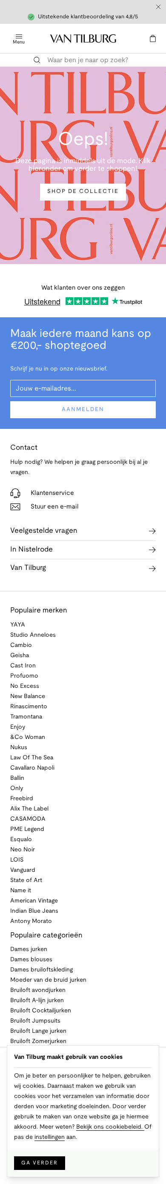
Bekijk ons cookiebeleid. (110, 1127)
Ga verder (39, 1163)
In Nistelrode (31, 549)
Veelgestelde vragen (43, 531)
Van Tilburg (28, 568)
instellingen (49, 1137)
